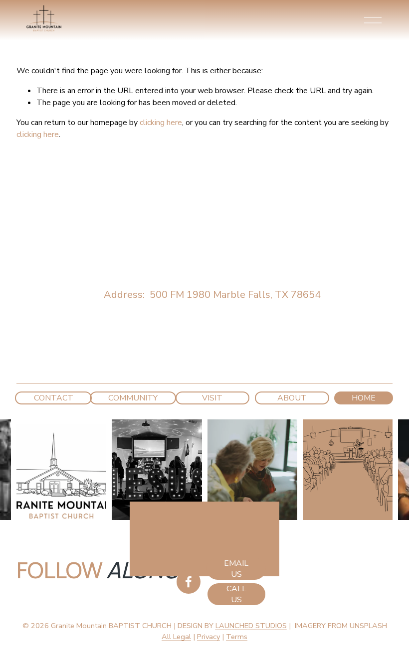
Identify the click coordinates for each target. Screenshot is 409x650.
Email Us (236, 569)
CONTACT (53, 397)
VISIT (212, 397)
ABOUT (292, 397)
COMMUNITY (133, 397)
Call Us (236, 594)
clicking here (161, 122)
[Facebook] (189, 582)
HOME (364, 397)
